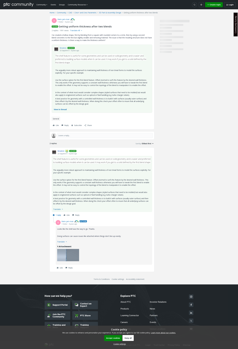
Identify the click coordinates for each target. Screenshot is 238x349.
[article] (102, 183)
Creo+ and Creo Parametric (85, 12)
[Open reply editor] (102, 135)
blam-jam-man (64, 19)
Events (53, 4)
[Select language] (201, 4)
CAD (70, 12)
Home (52, 12)
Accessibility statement (135, 279)
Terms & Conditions (102, 279)
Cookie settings (118, 279)
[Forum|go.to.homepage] (18, 5)
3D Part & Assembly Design (110, 12)
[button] (214, 4)
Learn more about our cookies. (163, 333)
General (56, 119)
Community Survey (235, 24)
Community (61, 12)
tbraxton (63, 48)
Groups (62, 4)
